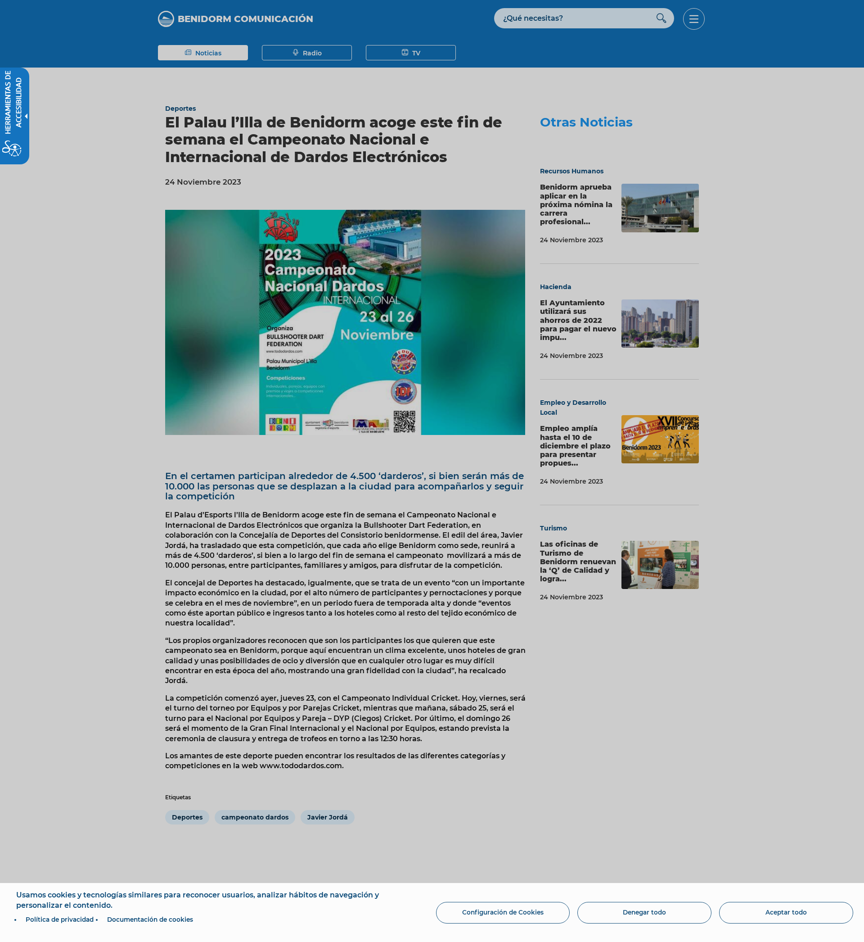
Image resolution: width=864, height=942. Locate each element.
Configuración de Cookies (503, 912)
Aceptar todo (786, 912)
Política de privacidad (60, 919)
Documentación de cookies (150, 919)
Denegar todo (644, 912)
